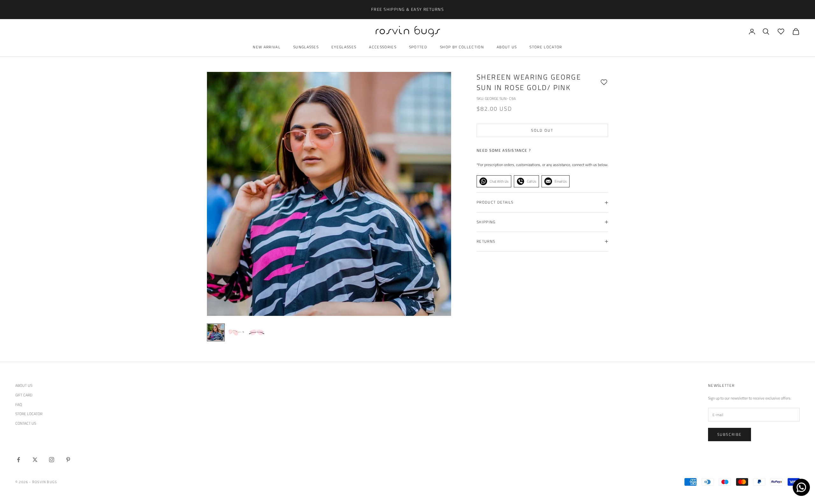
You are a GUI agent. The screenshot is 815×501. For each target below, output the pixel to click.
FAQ (18, 404)
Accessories (382, 47)
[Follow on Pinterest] (68, 459)
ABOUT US (23, 385)
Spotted (418, 47)
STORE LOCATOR (28, 414)
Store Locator (545, 47)
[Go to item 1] (236, 332)
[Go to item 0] (216, 332)
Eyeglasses (343, 47)
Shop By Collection (462, 47)
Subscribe (729, 434)
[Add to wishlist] (604, 82)
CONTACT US (25, 423)
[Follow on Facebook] (18, 459)
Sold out (542, 130)
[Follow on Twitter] (35, 459)
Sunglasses (306, 47)
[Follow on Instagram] (51, 459)
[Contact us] (801, 487)
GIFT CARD (23, 395)
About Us (507, 47)
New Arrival (266, 47)
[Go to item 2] (257, 332)
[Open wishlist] (780, 31)
